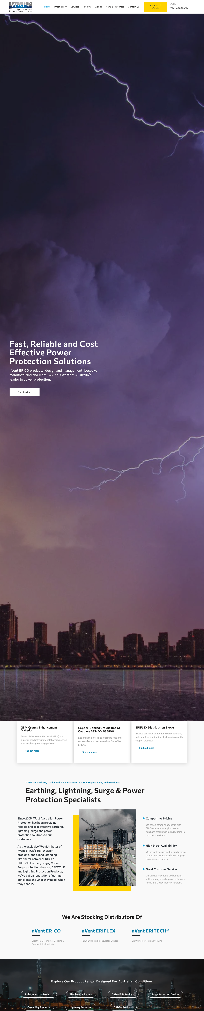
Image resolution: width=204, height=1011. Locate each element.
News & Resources (115, 6)
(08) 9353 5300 (179, 7)
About (98, 6)
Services (75, 6)
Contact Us (133, 6)
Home (47, 6)
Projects (87, 6)
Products (59, 6)
